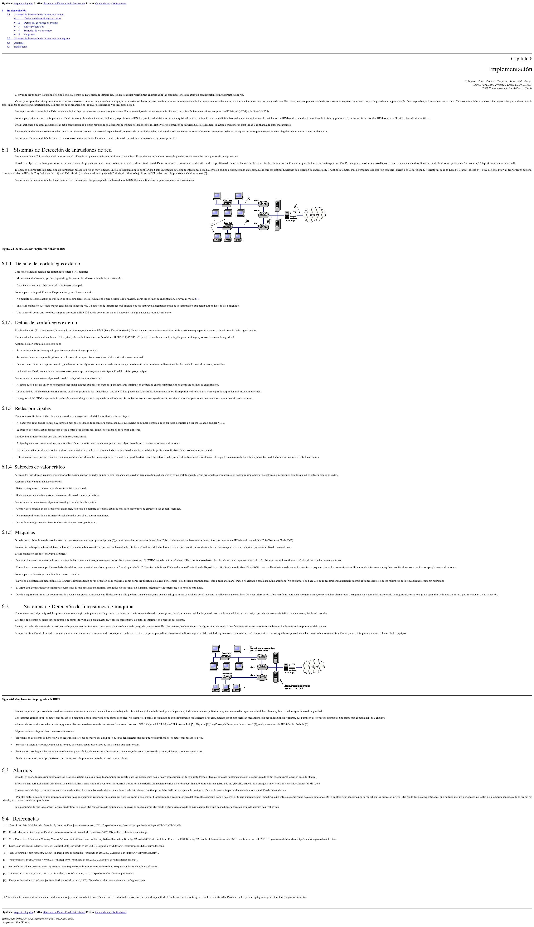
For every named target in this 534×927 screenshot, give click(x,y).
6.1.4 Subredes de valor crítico (33, 30)
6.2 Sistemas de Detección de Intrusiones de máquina (38, 38)
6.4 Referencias (17, 46)
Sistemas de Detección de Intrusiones (64, 3)
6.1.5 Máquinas (24, 34)
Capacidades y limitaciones (110, 3)
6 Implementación (14, 10)
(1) (196, 299)
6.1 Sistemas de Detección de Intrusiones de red (35, 14)
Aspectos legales (23, 3)
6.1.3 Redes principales (29, 26)
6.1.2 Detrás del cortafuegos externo (36, 22)
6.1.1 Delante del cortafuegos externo (37, 18)
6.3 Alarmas (15, 42)
